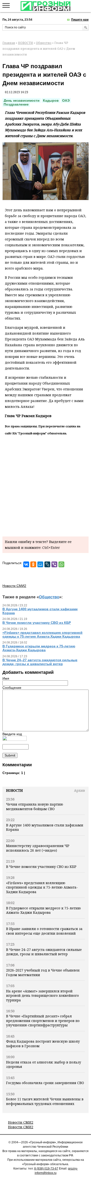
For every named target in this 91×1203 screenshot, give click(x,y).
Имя (5, 678)
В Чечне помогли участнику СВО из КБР (41, 866)
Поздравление (16, 104)
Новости (14, 790)
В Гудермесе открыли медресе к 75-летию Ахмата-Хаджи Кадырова (43, 910)
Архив (79, 790)
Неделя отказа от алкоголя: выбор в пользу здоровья (43, 1064)
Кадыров (51, 100)
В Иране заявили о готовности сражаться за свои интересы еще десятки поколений (44, 930)
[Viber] (54, 564)
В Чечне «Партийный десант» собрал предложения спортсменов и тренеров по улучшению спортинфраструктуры (43, 1020)
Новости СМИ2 (20, 1122)
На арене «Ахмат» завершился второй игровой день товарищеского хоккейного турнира (42, 995)
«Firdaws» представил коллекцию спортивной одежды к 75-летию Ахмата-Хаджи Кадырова (42, 887)
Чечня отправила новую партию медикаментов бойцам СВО (34, 806)
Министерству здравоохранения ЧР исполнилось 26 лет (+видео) (37, 847)
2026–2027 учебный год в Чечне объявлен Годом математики (43, 972)
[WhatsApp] (61, 564)
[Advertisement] (45, 484)
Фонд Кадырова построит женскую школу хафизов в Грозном (43, 1043)
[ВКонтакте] (26, 564)
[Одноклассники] (33, 564)
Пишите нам (80, 19)
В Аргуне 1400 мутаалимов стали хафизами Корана (44, 827)
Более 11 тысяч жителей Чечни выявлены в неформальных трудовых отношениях (44, 1101)
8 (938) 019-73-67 (46, 1168)
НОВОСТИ (25, 43)
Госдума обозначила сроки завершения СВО (45, 1082)
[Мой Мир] (40, 564)
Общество (43, 43)
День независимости (22, 100)
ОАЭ (66, 100)
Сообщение (11, 688)
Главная (8, 43)
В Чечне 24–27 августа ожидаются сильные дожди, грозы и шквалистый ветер (44, 951)
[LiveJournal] (47, 564)
